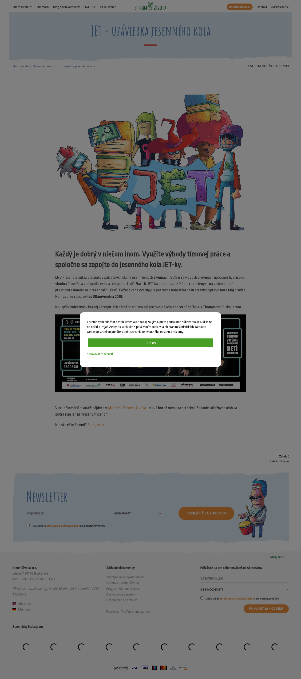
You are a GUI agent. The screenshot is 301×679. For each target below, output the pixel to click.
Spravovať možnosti (100, 354)
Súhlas (151, 343)
